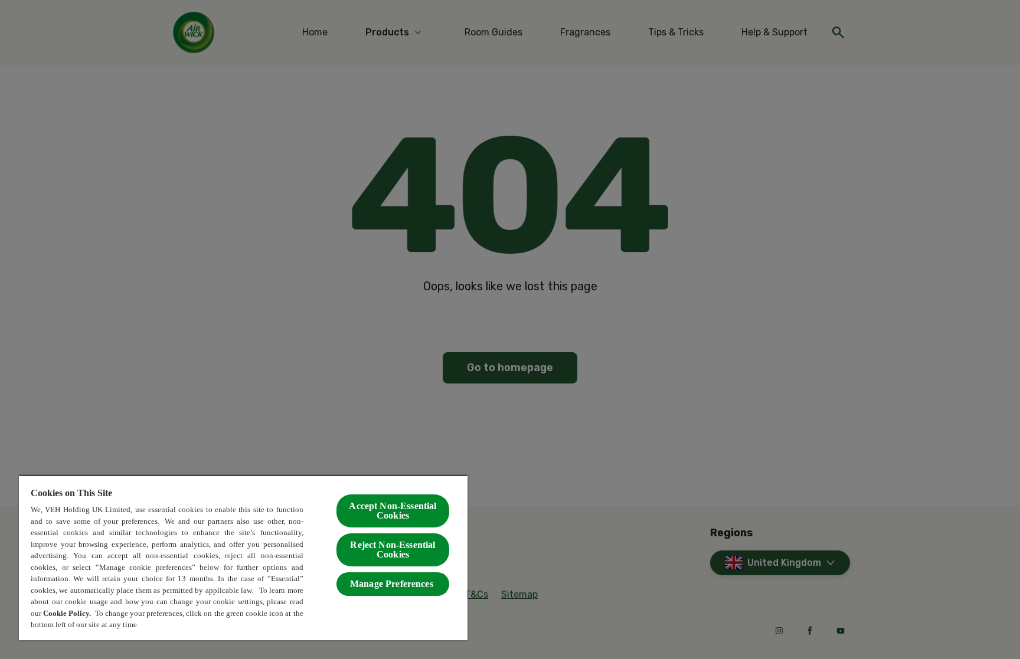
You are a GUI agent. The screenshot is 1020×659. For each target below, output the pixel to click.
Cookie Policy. (68, 613)
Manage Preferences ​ (393, 584)
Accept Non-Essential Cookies (392, 510)
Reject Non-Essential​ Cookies (392, 549)
